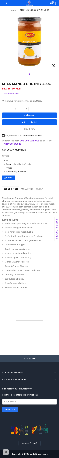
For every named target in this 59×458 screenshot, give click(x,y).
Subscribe (10, 409)
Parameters (27, 189)
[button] (3, 3)
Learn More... (36, 100)
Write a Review (11, 93)
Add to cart (29, 115)
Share (9, 177)
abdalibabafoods (22, 164)
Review (39, 189)
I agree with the (13, 135)
